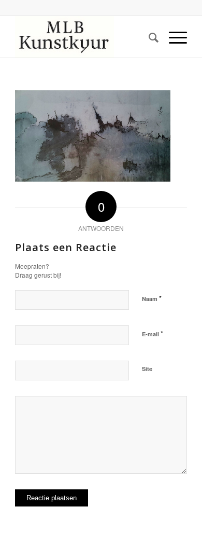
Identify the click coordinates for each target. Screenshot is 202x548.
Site (147, 369)
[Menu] (172, 37)
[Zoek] (148, 37)
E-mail (152, 333)
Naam (152, 298)
